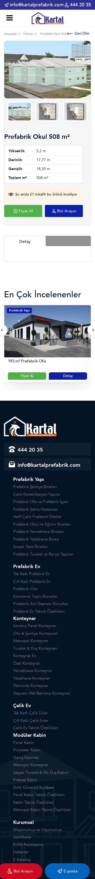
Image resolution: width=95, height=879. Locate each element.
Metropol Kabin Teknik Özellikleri (42, 809)
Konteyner (24, 618)
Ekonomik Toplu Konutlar (35, 596)
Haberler (20, 852)
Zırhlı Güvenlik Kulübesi (33, 787)
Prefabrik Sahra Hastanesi (35, 509)
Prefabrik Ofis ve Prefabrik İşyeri (41, 501)
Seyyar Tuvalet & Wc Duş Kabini (41, 772)
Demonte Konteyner (30, 685)
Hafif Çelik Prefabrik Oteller (37, 516)
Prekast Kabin (25, 779)
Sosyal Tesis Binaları (30, 546)
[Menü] (8, 18)
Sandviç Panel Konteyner (34, 625)
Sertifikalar (22, 837)
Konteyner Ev (24, 655)
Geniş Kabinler (26, 757)
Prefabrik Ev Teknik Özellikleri (39, 611)
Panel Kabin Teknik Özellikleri (39, 794)
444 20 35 (80, 5)
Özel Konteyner (26, 663)
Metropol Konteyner (30, 640)
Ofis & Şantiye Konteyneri (35, 633)
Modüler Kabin (29, 735)
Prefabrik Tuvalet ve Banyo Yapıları (43, 554)
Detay (54, 375)
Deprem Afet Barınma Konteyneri (42, 693)
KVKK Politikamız (28, 844)
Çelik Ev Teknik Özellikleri (35, 727)
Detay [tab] (25, 242)
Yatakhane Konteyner (31, 678)
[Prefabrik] (47, 18)
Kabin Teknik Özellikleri (33, 802)
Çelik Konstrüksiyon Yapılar (36, 494)
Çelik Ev (22, 705)
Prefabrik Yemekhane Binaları (38, 531)
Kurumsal (23, 822)
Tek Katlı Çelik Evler (30, 713)
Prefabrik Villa (25, 588)
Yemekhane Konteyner (32, 670)
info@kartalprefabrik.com (37, 5)
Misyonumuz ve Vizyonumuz (37, 829)
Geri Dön (81, 33)
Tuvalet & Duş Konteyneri (35, 648)
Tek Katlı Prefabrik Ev (31, 573)
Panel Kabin (23, 742)
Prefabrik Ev (26, 566)
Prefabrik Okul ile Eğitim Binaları (41, 524)
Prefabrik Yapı (28, 479)
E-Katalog (22, 859)
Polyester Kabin (26, 750)
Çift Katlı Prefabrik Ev (31, 581)
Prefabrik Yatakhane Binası (36, 539)
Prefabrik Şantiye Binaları (35, 486)
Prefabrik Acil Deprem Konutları (41, 603)
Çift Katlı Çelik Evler (30, 720)
